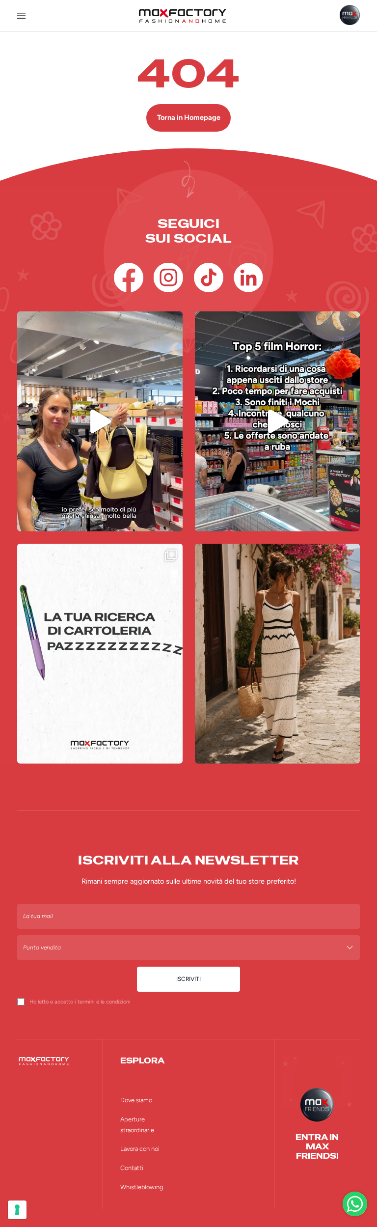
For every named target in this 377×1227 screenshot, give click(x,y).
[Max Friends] (350, 15)
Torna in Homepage (188, 117)
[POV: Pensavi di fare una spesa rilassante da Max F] (277, 421)
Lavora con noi (140, 1148)
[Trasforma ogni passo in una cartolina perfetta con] (277, 654)
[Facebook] (128, 277)
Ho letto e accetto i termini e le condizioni (80, 1001)
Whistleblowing (141, 1187)
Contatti (131, 1167)
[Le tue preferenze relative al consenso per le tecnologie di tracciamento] (17, 1209)
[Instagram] (168, 277)
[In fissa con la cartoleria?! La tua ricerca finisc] (100, 654)
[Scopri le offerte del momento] (355, 1204)
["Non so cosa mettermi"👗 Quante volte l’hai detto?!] (100, 421)
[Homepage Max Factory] (182, 15)
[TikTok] (208, 277)
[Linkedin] (248, 277)
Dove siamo (136, 1100)
